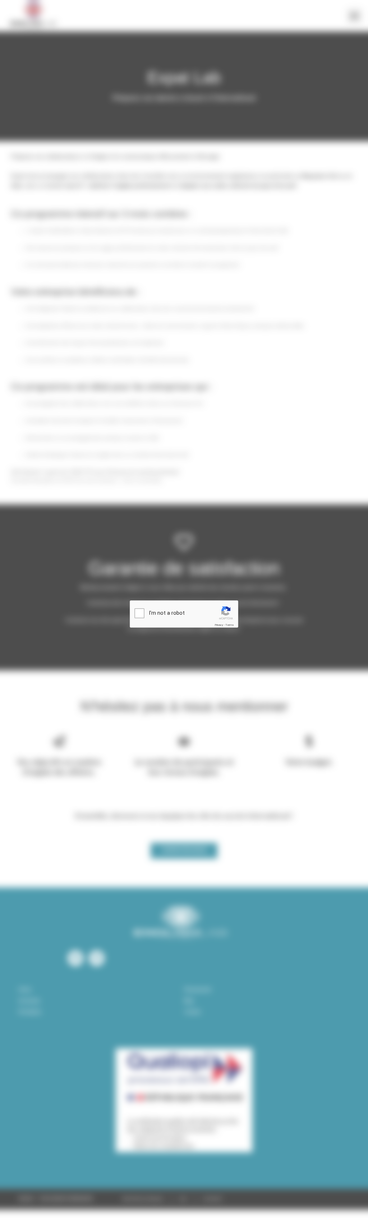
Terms (229, 625)
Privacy (219, 625)
